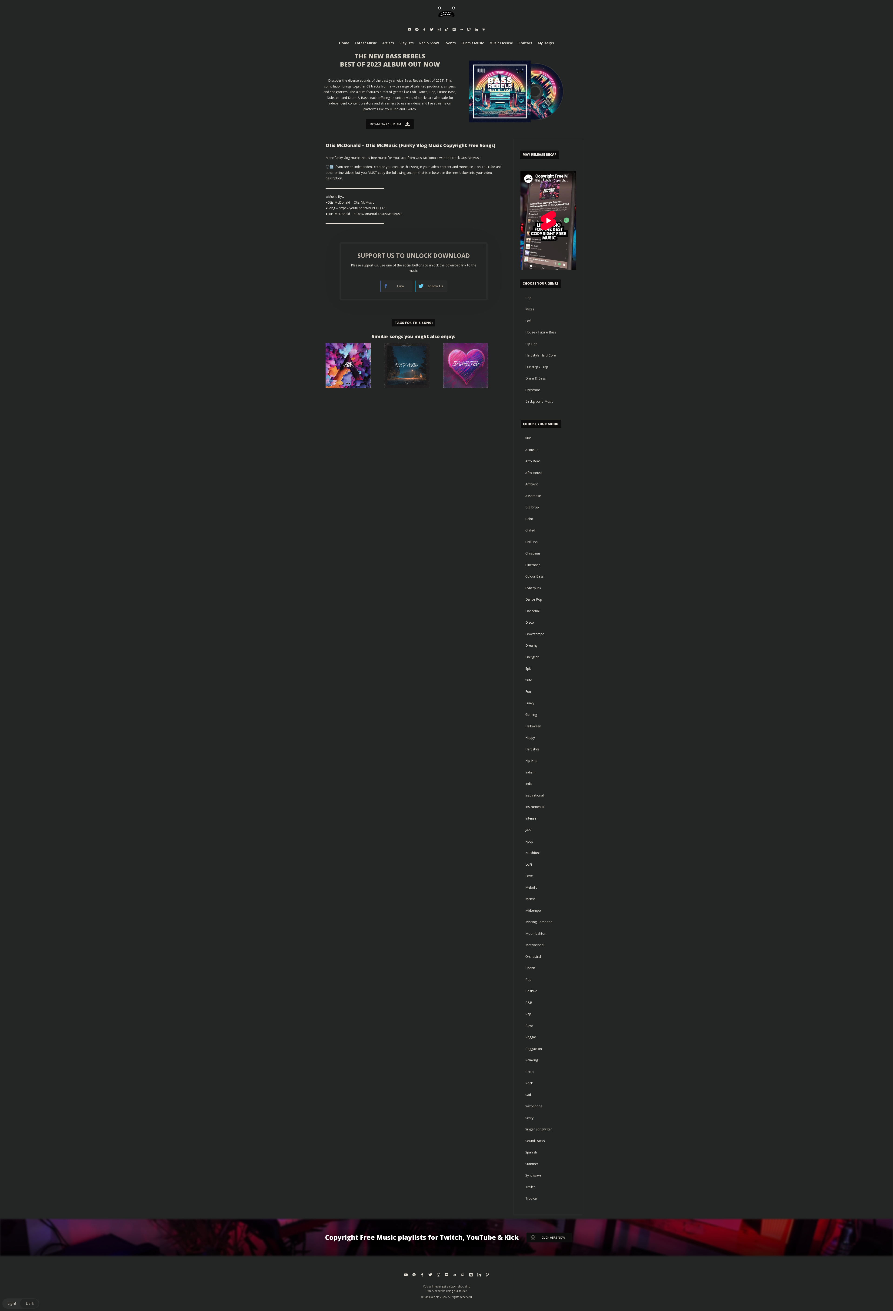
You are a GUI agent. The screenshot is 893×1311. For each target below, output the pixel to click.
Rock (529, 1083)
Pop (528, 298)
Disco (529, 622)
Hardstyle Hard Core (540, 355)
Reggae (531, 1037)
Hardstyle (532, 749)
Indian (529, 772)
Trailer (530, 1187)
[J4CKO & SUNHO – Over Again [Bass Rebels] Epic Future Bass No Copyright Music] (406, 365)
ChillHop (531, 542)
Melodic (531, 887)
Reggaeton (533, 1048)
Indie (529, 783)
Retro (529, 1071)
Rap (528, 1014)
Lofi (528, 321)
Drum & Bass (535, 378)
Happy (530, 737)
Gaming (531, 714)
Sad (528, 1094)
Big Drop (532, 507)
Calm (529, 519)
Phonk (530, 968)
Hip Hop (531, 344)
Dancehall (532, 611)
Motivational (534, 945)
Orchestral (533, 956)
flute (528, 680)
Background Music (539, 401)
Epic (528, 668)
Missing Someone (538, 922)
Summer (531, 1164)
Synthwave (533, 1175)
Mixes (529, 309)
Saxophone (533, 1106)
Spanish (531, 1152)
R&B (528, 1002)
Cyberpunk (533, 588)
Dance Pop (533, 599)
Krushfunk (532, 852)
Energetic (532, 657)
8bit (528, 438)
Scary (529, 1118)
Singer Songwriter (538, 1129)
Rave (529, 1025)
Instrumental (534, 806)
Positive (531, 991)
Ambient (531, 484)
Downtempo (534, 634)
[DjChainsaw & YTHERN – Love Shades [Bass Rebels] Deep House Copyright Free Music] (348, 365)
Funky (529, 703)
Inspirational (534, 795)
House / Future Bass (540, 332)
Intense (530, 818)
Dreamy (531, 645)
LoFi (528, 864)
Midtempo (533, 910)
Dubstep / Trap (536, 367)
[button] (20, 1303)
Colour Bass (534, 576)
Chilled (530, 530)
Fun (528, 691)
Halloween (533, 726)
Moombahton (535, 933)
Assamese (533, 496)
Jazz (528, 829)
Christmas (532, 390)
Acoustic (531, 449)
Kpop (529, 841)
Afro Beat (532, 461)
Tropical (531, 1198)
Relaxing (531, 1060)
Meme (530, 899)
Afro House (534, 473)
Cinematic (532, 565)
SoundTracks (535, 1141)
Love (529, 876)
